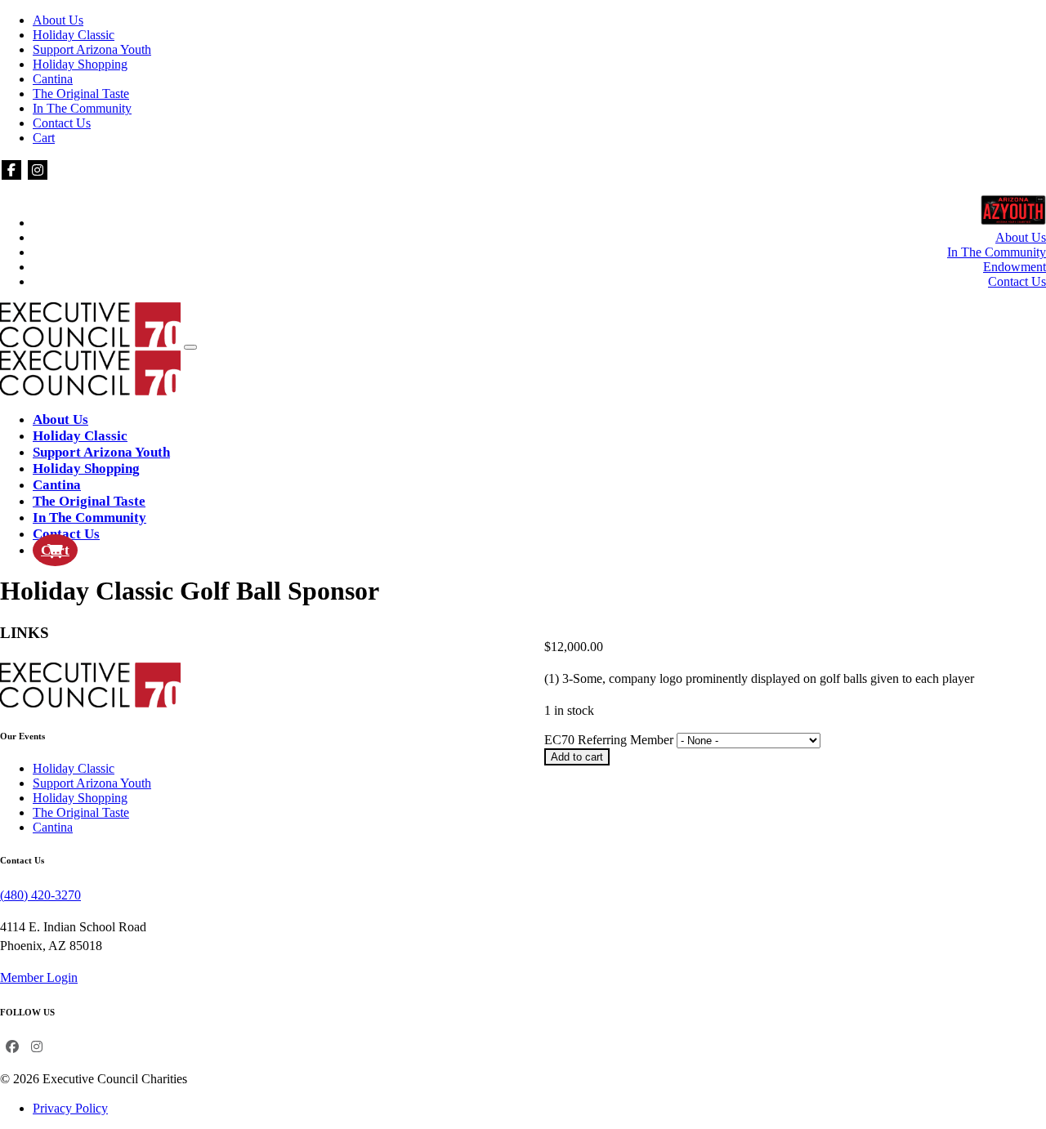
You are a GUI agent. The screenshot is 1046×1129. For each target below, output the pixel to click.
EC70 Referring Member (610, 740)
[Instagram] (37, 170)
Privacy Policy (70, 1108)
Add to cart (577, 757)
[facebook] (11, 170)
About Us (58, 20)
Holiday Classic (73, 35)
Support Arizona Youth (92, 49)
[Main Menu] (190, 347)
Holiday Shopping (80, 64)
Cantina (53, 79)
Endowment (1014, 267)
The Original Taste (81, 93)
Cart (44, 138)
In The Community (82, 108)
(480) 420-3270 (40, 895)
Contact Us (62, 123)
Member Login (39, 977)
